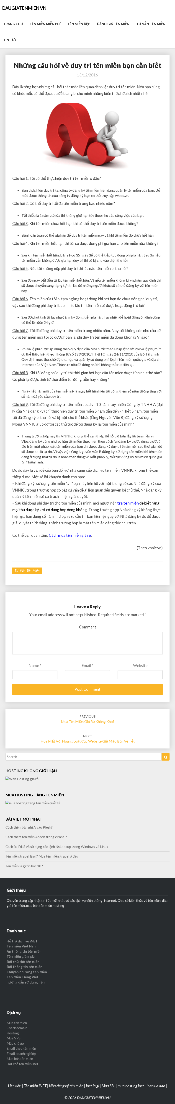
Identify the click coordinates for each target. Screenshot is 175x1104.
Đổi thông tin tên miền (24, 967)
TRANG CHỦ (13, 24)
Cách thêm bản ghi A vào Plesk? (29, 827)
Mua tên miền (17, 1023)
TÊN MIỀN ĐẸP (78, 24)
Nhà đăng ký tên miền (66, 1085)
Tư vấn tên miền (27, 570)
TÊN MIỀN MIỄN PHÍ (45, 24)
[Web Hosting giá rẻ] (22, 780)
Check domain (17, 1028)
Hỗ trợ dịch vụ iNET (22, 941)
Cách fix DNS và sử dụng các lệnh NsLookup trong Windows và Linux (56, 847)
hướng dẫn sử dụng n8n (26, 982)
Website (140, 665)
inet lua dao (156, 1085)
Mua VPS (14, 1038)
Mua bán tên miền (20, 1059)
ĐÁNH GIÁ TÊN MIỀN (113, 24)
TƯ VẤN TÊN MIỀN (150, 24)
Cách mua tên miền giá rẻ (70, 535)
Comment (87, 627)
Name (35, 665)
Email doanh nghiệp (21, 1054)
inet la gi (92, 1085)
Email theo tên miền (21, 1048)
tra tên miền (128, 503)
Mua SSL (108, 1085)
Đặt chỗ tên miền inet (22, 1064)
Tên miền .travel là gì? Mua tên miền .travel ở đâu (41, 856)
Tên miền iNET (35, 1085)
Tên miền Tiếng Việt (23, 977)
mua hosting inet (131, 1085)
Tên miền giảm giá (21, 956)
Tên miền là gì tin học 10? (24, 866)
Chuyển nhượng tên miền (27, 972)
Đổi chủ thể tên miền (23, 962)
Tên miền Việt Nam (21, 946)
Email (87, 665)
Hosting (13, 1033)
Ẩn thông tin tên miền (24, 951)
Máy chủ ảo (15, 1043)
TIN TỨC (10, 40)
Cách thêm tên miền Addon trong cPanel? (36, 837)
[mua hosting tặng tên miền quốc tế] (32, 804)
